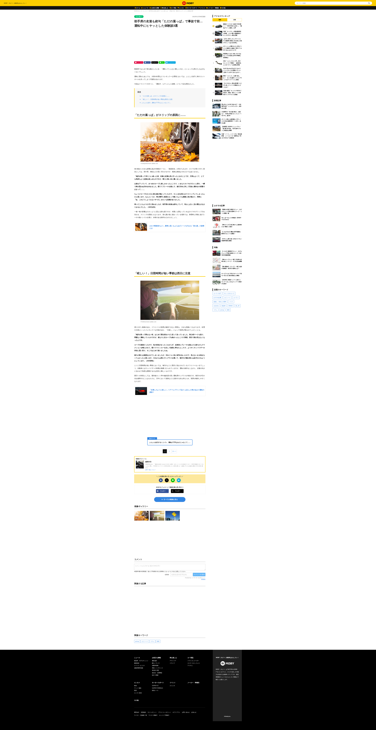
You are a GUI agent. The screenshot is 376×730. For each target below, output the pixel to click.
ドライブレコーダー (193, 660)
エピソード (144, 641)
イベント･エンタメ (139, 665)
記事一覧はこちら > (150, 469)
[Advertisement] (169, 44)
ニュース (145, 8)
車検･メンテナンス (157, 668)
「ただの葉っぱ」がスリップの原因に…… (155, 96)
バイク (231, 301)
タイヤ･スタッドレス (194, 663)
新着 (158, 641)
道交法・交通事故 (157, 672)
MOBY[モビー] (138, 11)
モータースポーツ (192, 8)
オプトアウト (176, 712)
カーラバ (236, 297)
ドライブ (172, 663)
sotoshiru (216, 306)
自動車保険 (155, 665)
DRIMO (230, 306)
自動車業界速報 (138, 668)
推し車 (237, 306)
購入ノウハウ (156, 663)
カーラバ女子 (217, 293)
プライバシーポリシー (164, 712)
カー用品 (173, 8)
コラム (152, 641)
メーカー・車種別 (214, 8)
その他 (223, 8)
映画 (135, 685)
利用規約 (203, 579)
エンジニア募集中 (164, 715)
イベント (202, 8)
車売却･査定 (155, 670)
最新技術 (136, 663)
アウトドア (173, 660)
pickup (137, 641)
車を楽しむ (165, 8)
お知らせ (193, 712)
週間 (220, 20)
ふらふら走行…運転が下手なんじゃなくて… (156, 102)
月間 (234, 20)
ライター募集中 (153, 715)
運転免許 (154, 660)
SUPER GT (155, 685)
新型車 (224, 306)
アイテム (190, 665)
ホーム (138, 8)
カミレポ (172, 685)
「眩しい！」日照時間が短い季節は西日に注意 (157, 99)
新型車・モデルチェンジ (141, 660)
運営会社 (136, 712)
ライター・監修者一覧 (140, 715)
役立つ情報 (155, 675)
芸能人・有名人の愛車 (220, 301)
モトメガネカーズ (229, 293)
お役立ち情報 (155, 8)
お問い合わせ (186, 712)
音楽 (135, 690)
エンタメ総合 (138, 693)
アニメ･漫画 (137, 688)
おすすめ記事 (217, 297)
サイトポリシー (152, 712)
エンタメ (181, 8)
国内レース (155, 690)
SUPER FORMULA (157, 688)
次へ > (174, 451)
